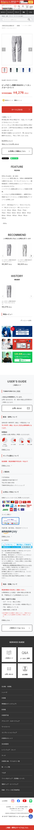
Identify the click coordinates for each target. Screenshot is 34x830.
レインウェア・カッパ (9, 749)
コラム (30, 12)
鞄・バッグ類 (6, 767)
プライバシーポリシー (17, 810)
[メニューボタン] (31, 7)
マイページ (22, 8)
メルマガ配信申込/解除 (21, 806)
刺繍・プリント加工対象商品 (11, 790)
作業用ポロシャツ (7, 738)
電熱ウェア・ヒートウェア (10, 784)
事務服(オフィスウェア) (9, 704)
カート (27, 8)
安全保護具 (5, 744)
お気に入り (15, 8)
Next (30, 49)
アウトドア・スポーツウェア (11, 721)
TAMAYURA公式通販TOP (8, 25)
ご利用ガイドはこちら (17, 628)
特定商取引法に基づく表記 (17, 808)
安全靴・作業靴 (6, 686)
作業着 (18, 25)
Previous (4, 49)
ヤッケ (4, 755)
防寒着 (4, 709)
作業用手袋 (5, 715)
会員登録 (8, 806)
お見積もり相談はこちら (17, 151)
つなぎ (4, 772)
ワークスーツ (6, 726)
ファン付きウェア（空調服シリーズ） (13, 778)
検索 (19, 8)
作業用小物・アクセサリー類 (11, 761)
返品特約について (7, 140)
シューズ (4, 692)
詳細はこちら (6, 449)
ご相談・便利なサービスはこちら (17, 827)
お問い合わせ (17, 408)
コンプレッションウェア (9, 732)
